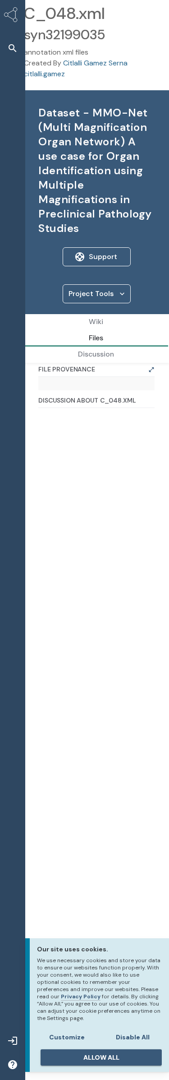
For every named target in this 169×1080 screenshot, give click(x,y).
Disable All (133, 1037)
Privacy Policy (80, 996)
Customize (67, 1037)
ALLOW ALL (101, 1057)
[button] (12, 48)
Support (103, 256)
